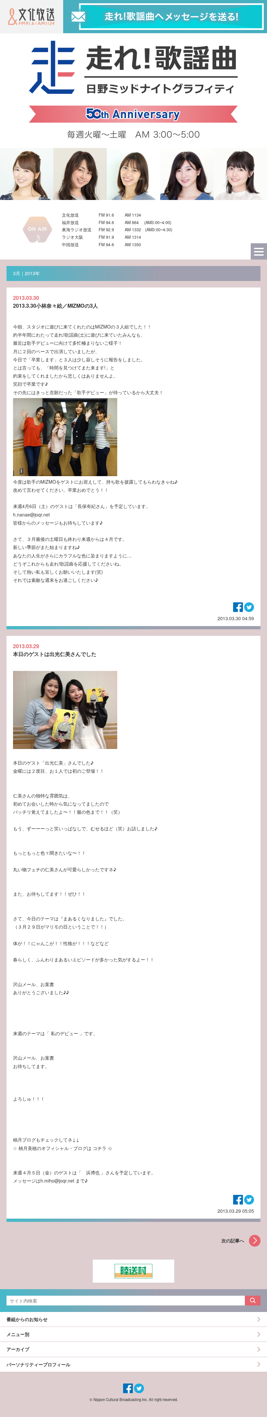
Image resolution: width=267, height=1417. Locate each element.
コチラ (99, 1148)
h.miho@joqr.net (57, 1180)
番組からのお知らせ (27, 1319)
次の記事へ (232, 1240)
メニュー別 (18, 1334)
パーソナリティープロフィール (38, 1364)
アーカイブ (18, 1349)
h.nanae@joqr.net (31, 514)
